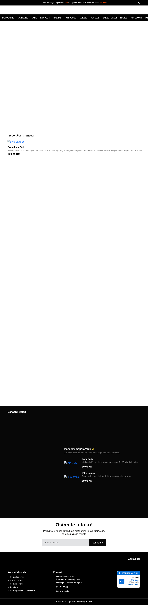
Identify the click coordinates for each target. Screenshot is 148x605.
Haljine (57, 18)
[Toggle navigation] (9, 10)
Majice (123, 18)
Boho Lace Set (16, 147)
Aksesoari (136, 18)
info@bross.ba (63, 591)
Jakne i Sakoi (110, 18)
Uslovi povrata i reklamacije (22, 591)
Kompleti (45, 18)
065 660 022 (62, 587)
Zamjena (14, 587)
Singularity (86, 602)
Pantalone (70, 18)
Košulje (95, 18)
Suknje (83, 18)
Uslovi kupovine (17, 577)
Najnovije (23, 18)
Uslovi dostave (16, 584)
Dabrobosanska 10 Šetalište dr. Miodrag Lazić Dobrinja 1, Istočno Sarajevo (69, 579)
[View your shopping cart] (137, 10)
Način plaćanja (17, 580)
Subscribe (97, 542)
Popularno (8, 18)
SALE (34, 18)
